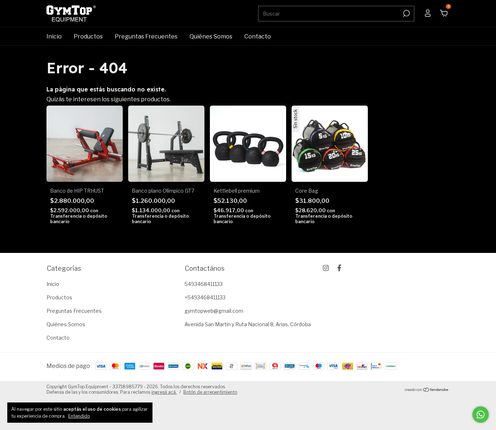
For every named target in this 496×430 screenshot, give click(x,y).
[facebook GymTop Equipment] (339, 268)
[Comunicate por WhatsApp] (480, 414)
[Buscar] (405, 13)
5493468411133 (203, 284)
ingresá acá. (164, 392)
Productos (88, 36)
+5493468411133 (204, 297)
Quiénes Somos (211, 36)
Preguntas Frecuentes (146, 36)
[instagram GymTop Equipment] (325, 268)
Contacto (257, 36)
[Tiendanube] (427, 390)
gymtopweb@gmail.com (213, 311)
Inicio (54, 36)
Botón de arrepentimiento (210, 392)
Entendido (79, 416)
